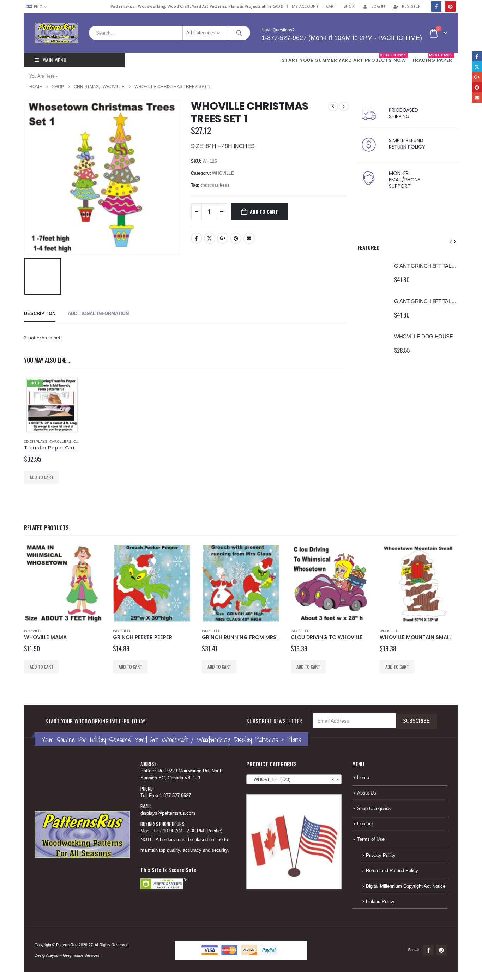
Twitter (209, 238)
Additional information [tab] (98, 313)
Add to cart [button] (41, 477)
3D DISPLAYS (35, 441)
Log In (378, 6)
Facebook (196, 238)
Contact (365, 823)
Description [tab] (39, 313)
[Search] (239, 33)
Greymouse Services (81, 955)
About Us (366, 793)
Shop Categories (374, 808)
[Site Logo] (56, 33)
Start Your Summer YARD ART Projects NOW (344, 58)
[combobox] (294, 779)
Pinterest (235, 238)
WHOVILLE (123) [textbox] (291, 779)
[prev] (333, 106)
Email (249, 238)
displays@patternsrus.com (167, 813)
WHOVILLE (223, 173)
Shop (349, 6)
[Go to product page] (372, 273)
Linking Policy (380, 901)
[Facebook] (436, 6)
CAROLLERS (60, 441)
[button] (450, 241)
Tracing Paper (432, 58)
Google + (222, 238)
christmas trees (214, 185)
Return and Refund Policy (392, 870)
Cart (331, 6)
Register (411, 6)
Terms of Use (371, 839)
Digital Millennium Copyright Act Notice (405, 886)
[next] (344, 106)
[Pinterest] (450, 6)
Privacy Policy (381, 855)
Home (363, 777)
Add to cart (264, 211)
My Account (305, 6)
